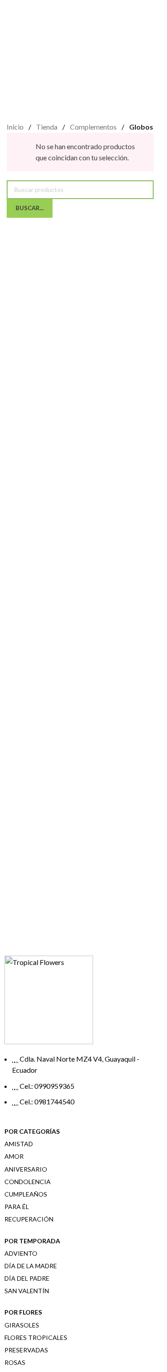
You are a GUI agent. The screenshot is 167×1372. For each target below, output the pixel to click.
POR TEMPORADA (32, 1241)
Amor (14, 1156)
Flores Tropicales (35, 1337)
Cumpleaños (25, 1194)
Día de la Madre (30, 1266)
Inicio (16, 126)
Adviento (20, 1253)
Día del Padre (26, 1278)
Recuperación (28, 1219)
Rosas (14, 1362)
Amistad (18, 1144)
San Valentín (26, 1291)
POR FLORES (23, 1312)
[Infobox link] (80, 810)
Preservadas (26, 1350)
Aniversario (25, 1169)
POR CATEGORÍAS (32, 1131)
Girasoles (21, 1325)
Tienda (47, 126)
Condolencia (27, 1181)
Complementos (94, 126)
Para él (16, 1206)
